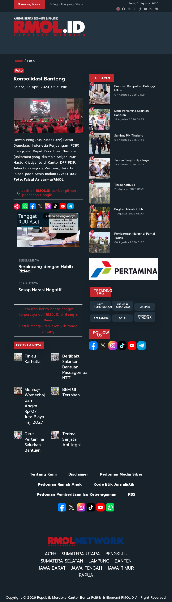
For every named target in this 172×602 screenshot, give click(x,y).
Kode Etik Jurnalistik (114, 484)
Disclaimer (78, 474)
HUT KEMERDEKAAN (102, 305)
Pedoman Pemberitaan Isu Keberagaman (76, 494)
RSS (131, 494)
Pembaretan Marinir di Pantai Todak (134, 236)
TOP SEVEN (101, 78)
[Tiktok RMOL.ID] (122, 345)
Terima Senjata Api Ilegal (71, 439)
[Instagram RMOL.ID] (112, 345)
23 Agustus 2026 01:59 (129, 189)
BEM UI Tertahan (71, 392)
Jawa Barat (52, 568)
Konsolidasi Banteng (39, 78)
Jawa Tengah (86, 568)
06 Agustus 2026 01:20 (129, 242)
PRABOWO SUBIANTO (145, 317)
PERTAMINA (101, 318)
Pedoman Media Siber (121, 474)
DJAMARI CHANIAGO (123, 305)
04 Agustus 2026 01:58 (129, 140)
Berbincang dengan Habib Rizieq (45, 268)
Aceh (50, 554)
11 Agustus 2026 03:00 (129, 214)
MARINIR (144, 307)
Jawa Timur (120, 568)
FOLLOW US (101, 334)
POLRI (122, 318)
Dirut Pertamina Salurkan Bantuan (34, 442)
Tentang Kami (43, 474)
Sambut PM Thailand (128, 136)
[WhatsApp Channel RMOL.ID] (110, 507)
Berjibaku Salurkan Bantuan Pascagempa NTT (74, 367)
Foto (31, 60)
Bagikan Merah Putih (128, 209)
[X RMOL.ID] (103, 345)
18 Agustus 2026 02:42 (129, 164)
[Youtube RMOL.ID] (132, 345)
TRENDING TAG (102, 292)
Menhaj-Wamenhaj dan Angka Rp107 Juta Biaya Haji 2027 (35, 406)
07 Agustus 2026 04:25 (129, 95)
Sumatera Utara (81, 554)
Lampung (99, 561)
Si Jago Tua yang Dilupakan (69, 4)
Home (18, 60)
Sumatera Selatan (62, 561)
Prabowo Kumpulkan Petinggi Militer (134, 88)
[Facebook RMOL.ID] (93, 345)
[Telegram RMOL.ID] (141, 345)
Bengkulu (116, 554)
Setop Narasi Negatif (40, 290)
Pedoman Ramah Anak (60, 484)
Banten (123, 561)
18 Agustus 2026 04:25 (129, 119)
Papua (86, 575)
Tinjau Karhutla (32, 358)
